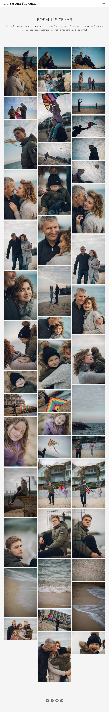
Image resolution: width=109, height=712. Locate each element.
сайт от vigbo (8, 707)
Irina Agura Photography (22, 3)
